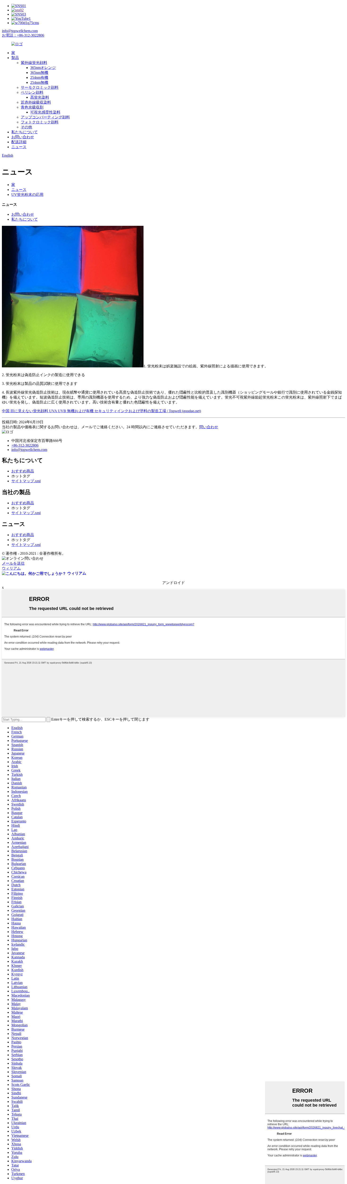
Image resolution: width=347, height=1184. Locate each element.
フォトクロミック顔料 (40, 122)
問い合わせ (208, 427)
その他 (26, 127)
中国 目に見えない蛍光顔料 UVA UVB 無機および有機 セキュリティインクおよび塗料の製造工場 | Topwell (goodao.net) (101, 411)
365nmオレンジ (43, 68)
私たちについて (24, 132)
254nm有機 (39, 78)
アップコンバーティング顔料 (45, 117)
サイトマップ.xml (26, 481)
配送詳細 (18, 142)
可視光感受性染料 (45, 112)
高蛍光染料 (39, 97)
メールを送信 (13, 563)
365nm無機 (39, 73)
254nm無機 (39, 82)
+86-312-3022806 (24, 445)
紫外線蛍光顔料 (34, 63)
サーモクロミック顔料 (40, 87)
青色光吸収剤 (32, 107)
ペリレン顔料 (32, 92)
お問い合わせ (22, 137)
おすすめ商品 (22, 471)
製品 (15, 58)
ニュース (18, 147)
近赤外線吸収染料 (36, 102)
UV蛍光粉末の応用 (27, 195)
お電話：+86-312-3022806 (23, 35)
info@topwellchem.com (20, 31)
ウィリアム (11, 568)
